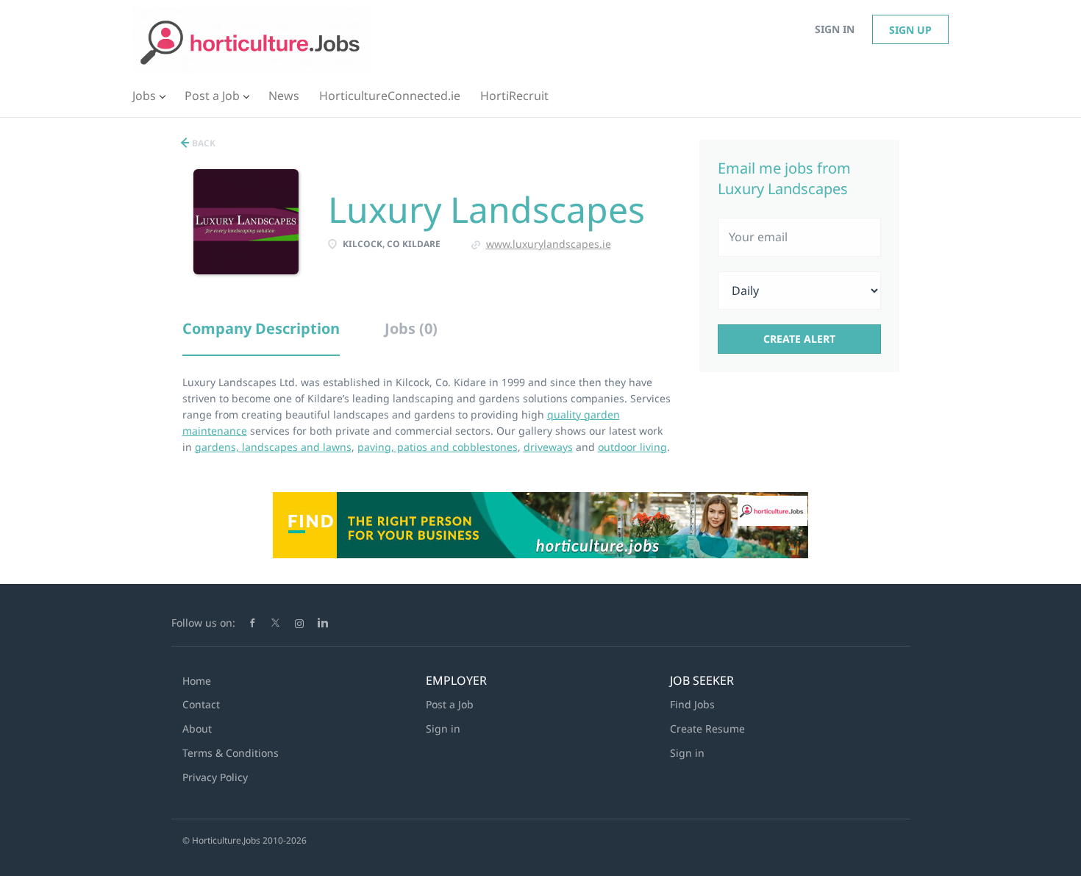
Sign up (910, 30)
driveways (548, 447)
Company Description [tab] (261, 328)
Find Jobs (692, 704)
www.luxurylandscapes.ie (548, 244)
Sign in (835, 29)
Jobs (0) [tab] (411, 328)
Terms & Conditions (230, 753)
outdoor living (632, 447)
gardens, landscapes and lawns (273, 447)
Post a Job (450, 704)
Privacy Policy (215, 777)
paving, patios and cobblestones (437, 447)
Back (202, 143)
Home (196, 681)
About (197, 729)
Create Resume (707, 729)
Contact (201, 704)
